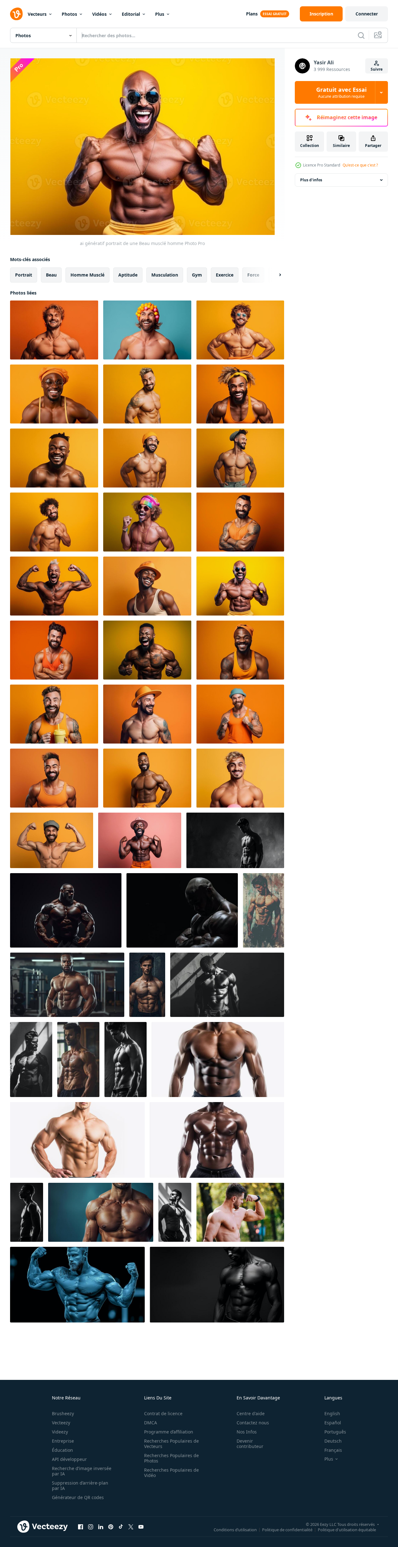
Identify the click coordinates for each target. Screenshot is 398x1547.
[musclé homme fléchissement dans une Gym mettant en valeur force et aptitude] (67, 985)
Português (335, 1432)
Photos (69, 14)
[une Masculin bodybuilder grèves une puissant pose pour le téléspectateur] (78, 1059)
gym (197, 275)
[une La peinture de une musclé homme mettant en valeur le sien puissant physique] (263, 910)
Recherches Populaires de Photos (171, 1458)
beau (51, 275)
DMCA (150, 1423)
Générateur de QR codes (78, 1497)
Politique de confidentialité (287, 1529)
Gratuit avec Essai (341, 92)
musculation (164, 275)
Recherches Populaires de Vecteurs (171, 1443)
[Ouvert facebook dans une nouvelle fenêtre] (80, 1526)
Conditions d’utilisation (235, 1529)
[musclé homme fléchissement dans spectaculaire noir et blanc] (235, 840)
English (332, 1413)
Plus (159, 14)
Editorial (131, 14)
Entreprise (63, 1441)
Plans (252, 14)
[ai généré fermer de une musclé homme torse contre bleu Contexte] (100, 1212)
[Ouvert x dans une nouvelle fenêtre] (130, 1526)
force (253, 275)
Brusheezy (63, 1413)
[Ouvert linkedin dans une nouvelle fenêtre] (100, 1526)
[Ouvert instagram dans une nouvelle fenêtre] (90, 1526)
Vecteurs (37, 14)
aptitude (127, 275)
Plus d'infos (311, 180)
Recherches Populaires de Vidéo (171, 1472)
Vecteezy (61, 1423)
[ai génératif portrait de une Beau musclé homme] (54, 330)
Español (332, 1423)
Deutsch (333, 1441)
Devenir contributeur (250, 1443)
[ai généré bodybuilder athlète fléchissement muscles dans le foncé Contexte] (182, 910)
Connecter (367, 14)
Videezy (60, 1432)
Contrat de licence (163, 1413)
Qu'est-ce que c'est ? (360, 165)
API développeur (69, 1459)
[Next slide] (275, 275)
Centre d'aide (251, 1413)
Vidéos (99, 14)
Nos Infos (247, 1432)
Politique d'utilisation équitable (347, 1529)
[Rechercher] (361, 35)
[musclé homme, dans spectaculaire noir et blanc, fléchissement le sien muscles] (26, 1212)
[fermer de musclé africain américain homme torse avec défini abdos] (218, 1059)
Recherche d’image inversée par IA (81, 1471)
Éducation (62, 1450)
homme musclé (87, 275)
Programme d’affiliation (168, 1432)
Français (333, 1450)
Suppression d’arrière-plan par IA (80, 1485)
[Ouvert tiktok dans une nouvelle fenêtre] (120, 1526)
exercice (224, 275)
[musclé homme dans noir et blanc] (227, 985)
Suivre (377, 69)
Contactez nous (253, 1423)
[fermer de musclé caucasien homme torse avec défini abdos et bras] (77, 1140)
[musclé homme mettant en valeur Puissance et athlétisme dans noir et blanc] (174, 1212)
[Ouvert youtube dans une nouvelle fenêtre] (140, 1526)
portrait (23, 275)
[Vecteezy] (16, 14)
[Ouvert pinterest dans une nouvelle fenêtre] (110, 1526)
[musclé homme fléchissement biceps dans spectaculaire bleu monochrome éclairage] (77, 1284)
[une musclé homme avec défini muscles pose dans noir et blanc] (217, 1284)
